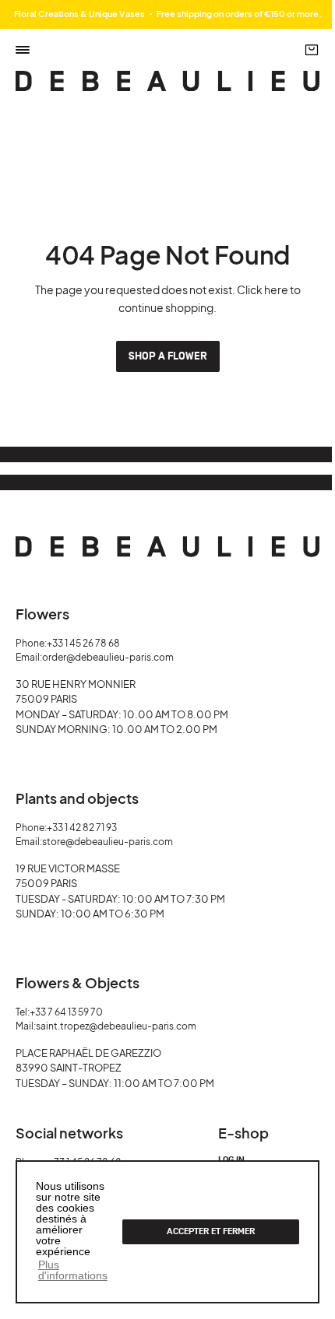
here (276, 289)
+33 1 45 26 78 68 (83, 643)
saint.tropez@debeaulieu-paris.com (116, 1026)
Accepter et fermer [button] (211, 1231)
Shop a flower (168, 356)
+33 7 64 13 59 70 (66, 1012)
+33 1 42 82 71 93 (82, 827)
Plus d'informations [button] (73, 1270)
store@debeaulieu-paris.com (107, 841)
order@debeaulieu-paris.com (108, 657)
